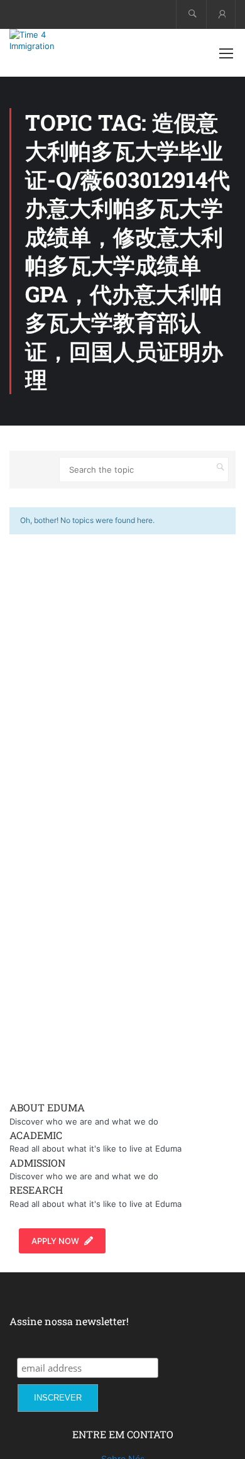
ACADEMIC (35, 1135)
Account (221, 14)
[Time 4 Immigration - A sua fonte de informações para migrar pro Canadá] (50, 40)
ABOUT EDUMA (47, 1107)
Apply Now (55, 1241)
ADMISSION (37, 1162)
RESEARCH (36, 1189)
